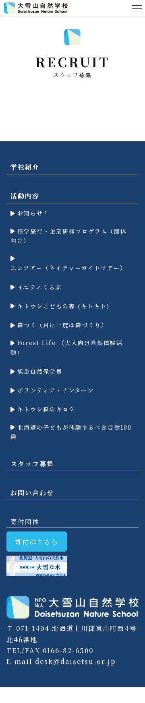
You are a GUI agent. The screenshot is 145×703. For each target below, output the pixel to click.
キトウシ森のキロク (45, 409)
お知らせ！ (32, 213)
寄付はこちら (36, 541)
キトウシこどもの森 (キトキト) (62, 306)
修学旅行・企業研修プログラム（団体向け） (68, 236)
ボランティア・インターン (54, 390)
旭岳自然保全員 (38, 371)
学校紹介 (24, 167)
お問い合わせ (32, 492)
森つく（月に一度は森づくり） (61, 325)
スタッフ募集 (32, 463)
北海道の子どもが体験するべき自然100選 (71, 432)
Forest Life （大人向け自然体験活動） (66, 347)
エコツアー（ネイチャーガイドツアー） (68, 268)
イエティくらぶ (38, 287)
